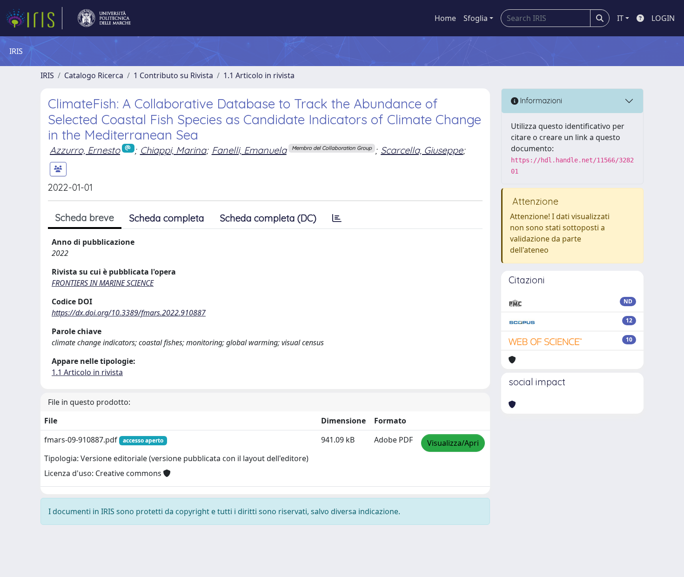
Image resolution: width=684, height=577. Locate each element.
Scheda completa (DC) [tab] (268, 218)
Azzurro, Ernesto (85, 150)
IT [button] (620, 18)
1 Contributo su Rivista (173, 75)
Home (445, 18)
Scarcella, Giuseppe (422, 150)
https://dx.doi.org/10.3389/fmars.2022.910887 (129, 313)
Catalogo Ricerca (93, 75)
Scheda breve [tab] (84, 217)
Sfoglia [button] (475, 18)
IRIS (47, 75)
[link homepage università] (104, 18)
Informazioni (540, 100)
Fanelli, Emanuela (249, 150)
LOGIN (663, 18)
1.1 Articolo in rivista (259, 75)
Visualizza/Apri (453, 443)
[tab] (336, 218)
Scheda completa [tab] (166, 218)
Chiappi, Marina (173, 150)
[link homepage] (34, 18)
